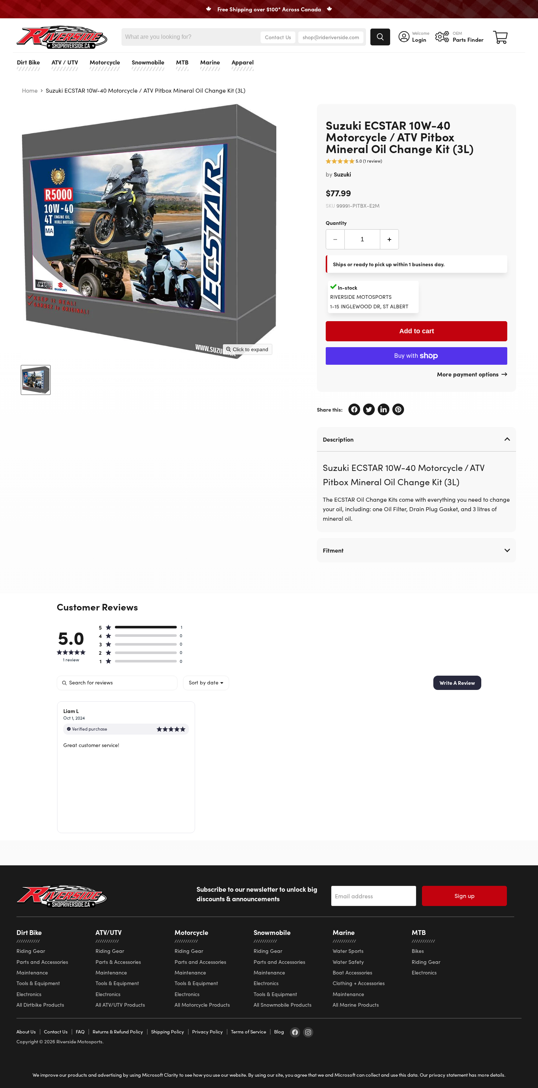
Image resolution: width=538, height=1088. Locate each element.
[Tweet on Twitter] (369, 409)
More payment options (467, 374)
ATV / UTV (65, 62)
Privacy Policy (207, 1031)
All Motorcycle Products (202, 1004)
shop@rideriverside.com (331, 37)
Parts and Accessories (42, 961)
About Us (26, 1031)
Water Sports (348, 950)
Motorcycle (105, 62)
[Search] (380, 37)
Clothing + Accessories (359, 983)
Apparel (243, 62)
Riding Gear (30, 950)
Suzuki (342, 174)
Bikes (418, 950)
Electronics (28, 994)
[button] (354, 162)
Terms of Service (248, 1031)
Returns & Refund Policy (118, 1031)
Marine (210, 62)
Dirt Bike (28, 62)
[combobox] (206, 683)
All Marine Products (356, 1004)
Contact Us (278, 37)
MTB (182, 62)
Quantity (336, 222)
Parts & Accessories (118, 961)
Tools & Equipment (38, 983)
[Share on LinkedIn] (383, 409)
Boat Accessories (352, 972)
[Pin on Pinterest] (398, 409)
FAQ (80, 1031)
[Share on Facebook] (354, 409)
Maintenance (32, 972)
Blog (279, 1031)
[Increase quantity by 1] (389, 239)
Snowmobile (148, 62)
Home (30, 90)
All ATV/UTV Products (120, 1004)
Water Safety (348, 961)
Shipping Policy (167, 1031)
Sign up (465, 895)
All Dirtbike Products (40, 1004)
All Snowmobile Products (282, 1004)
